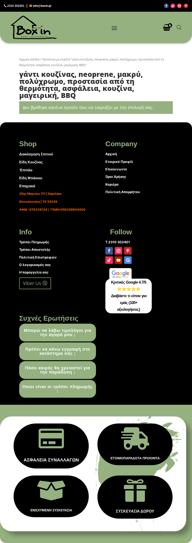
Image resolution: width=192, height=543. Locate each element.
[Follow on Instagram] (179, 6)
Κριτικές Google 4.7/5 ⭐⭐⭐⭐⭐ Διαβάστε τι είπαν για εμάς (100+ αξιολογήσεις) (128, 296)
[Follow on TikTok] (172, 6)
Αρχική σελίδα (29, 59)
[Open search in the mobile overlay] (179, 27)
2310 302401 (15, 5)
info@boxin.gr (42, 5)
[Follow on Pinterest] (186, 6)
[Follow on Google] (128, 260)
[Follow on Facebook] (166, 6)
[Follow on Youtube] (118, 260)
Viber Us (32, 283)
